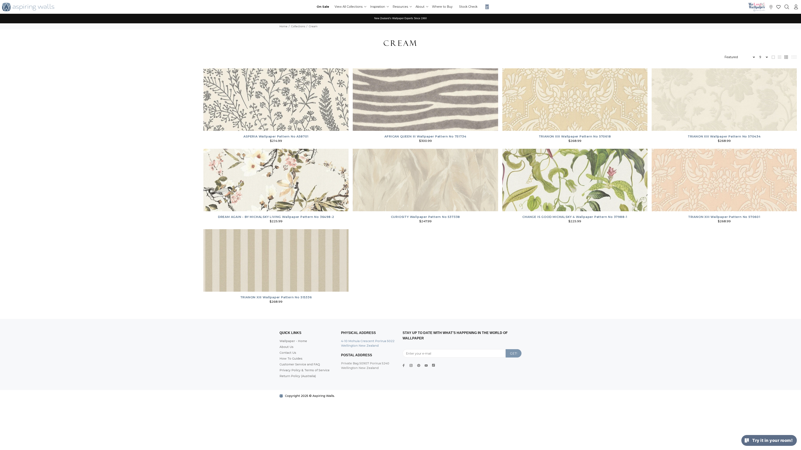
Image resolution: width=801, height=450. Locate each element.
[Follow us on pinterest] (418, 365)
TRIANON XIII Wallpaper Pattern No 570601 (724, 217)
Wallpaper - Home (293, 341)
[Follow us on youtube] (426, 365)
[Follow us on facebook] (403, 365)
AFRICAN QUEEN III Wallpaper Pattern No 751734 (425, 136)
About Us (286, 347)
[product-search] (786, 7)
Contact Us (288, 353)
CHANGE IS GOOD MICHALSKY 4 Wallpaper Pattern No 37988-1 (574, 217)
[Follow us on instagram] (411, 365)
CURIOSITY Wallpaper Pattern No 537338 (425, 217)
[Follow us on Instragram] (757, 6)
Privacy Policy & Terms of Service (305, 370)
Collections (298, 26)
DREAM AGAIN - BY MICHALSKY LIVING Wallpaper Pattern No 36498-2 (276, 217)
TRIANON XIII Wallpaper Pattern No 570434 (724, 136)
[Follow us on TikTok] (433, 364)
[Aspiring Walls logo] (28, 7)
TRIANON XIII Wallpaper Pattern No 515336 (276, 297)
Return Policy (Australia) (298, 376)
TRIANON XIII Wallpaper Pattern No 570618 (575, 136)
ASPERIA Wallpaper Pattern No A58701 (276, 136)
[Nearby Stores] (771, 8)
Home (283, 26)
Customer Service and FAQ (300, 364)
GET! (513, 353)
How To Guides (291, 358)
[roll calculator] (486, 7)
